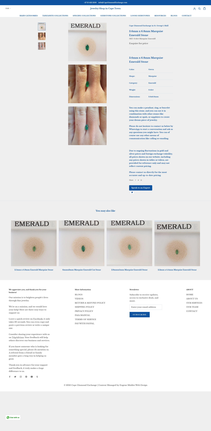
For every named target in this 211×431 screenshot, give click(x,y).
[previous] (6, 243)
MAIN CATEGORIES (29, 16)
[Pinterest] (141, 180)
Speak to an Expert (140, 188)
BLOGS (174, 16)
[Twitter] (138, 180)
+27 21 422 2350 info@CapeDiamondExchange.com (105, 3)
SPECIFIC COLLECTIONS (84, 16)
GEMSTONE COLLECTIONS (113, 16)
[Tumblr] (37, 376)
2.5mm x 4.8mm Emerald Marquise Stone (34, 270)
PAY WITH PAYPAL (84, 323)
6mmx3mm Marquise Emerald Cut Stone (81, 270)
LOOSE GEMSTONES (140, 16)
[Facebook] (135, 180)
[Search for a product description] (199, 8)
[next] (204, 243)
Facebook (38, 319)
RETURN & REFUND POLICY (90, 303)
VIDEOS (79, 299)
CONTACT (186, 16)
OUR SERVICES (194, 303)
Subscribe (139, 315)
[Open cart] (204, 8)
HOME (189, 295)
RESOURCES (160, 16)
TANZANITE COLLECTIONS (55, 16)
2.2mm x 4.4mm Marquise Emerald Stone (177, 270)
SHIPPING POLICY (84, 307)
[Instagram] (21, 376)
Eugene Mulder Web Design (133, 385)
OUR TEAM (192, 307)
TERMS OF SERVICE (85, 319)
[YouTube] (32, 376)
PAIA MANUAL (82, 315)
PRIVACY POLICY (84, 311)
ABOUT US (192, 299)
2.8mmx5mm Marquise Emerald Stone (129, 270)
